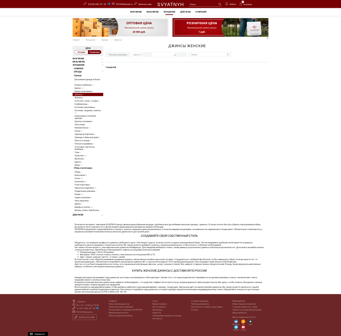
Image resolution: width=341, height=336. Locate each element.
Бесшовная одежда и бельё (87, 80)
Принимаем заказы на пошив (167, 315)
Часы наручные (82, 200)
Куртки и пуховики (84, 121)
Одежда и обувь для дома (88, 137)
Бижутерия (81, 175)
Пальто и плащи (83, 140)
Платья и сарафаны (85, 144)
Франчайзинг (238, 301)
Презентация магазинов (120, 315)
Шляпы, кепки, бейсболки (87, 210)
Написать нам (144, 4)
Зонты (79, 178)
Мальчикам (153, 12)
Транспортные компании (121, 307)
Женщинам (169, 12)
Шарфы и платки (84, 207)
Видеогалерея (160, 304)
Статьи (194, 309)
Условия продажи (199, 301)
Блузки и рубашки (84, 85)
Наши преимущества (119, 304)
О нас (155, 301)
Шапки (79, 204)
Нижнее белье (82, 128)
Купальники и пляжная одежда (85, 117)
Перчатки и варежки (85, 188)
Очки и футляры (83, 185)
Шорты (78, 162)
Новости (157, 312)
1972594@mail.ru (124, 4)
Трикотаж (81, 155)
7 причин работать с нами (244, 307)
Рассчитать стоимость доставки (206, 307)
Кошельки (81, 181)
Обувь (78, 172)
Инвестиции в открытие (244, 304)
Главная (76, 40)
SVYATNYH (170, 4)
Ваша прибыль (239, 312)
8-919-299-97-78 (86, 308)
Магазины (157, 309)
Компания (201, 12)
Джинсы (79, 94)
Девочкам (185, 12)
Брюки (79, 88)
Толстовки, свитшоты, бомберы (85, 148)
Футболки (80, 159)
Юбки (78, 165)
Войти (232, 4)
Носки (78, 131)
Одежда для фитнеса (85, 134)
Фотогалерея (159, 307)
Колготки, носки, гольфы (87, 101)
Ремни (79, 194)
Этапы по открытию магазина (247, 309)
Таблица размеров (200, 304)
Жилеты (79, 97)
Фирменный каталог (119, 312)
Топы (78, 152)
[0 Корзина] (240, 5)
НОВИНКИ (78, 68)
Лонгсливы (80, 124)
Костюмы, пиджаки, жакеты (88, 111)
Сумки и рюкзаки (83, 197)
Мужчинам (136, 12)
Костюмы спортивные (85, 107)
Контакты (157, 318)
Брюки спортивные (84, 91)
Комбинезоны (82, 104)
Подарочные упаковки (85, 191)
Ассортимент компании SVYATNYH (126, 309)
